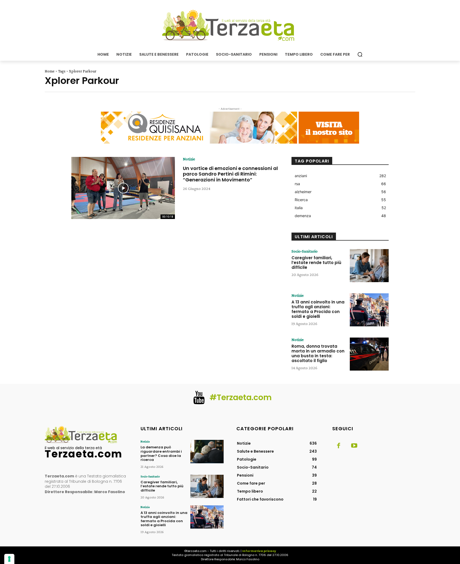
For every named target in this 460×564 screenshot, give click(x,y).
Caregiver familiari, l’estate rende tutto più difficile (316, 262)
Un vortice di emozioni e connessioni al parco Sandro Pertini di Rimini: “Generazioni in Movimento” (230, 174)
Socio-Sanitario (304, 251)
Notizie (189, 159)
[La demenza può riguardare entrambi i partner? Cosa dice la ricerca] (207, 451)
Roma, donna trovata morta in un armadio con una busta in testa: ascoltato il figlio (317, 353)
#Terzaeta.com (241, 397)
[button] (360, 54)
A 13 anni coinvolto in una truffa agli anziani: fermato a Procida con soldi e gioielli (317, 309)
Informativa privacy (259, 551)
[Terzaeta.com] (230, 25)
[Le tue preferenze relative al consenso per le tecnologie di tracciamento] (9, 559)
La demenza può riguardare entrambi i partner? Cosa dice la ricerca (161, 453)
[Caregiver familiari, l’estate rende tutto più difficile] (369, 265)
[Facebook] (338, 446)
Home (50, 71)
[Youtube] (354, 446)
